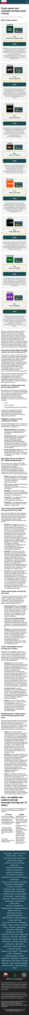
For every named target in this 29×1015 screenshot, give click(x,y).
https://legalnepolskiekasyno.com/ (14, 1011)
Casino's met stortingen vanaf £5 (14, 872)
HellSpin (10, 925)
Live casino (20, 855)
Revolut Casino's (20, 889)
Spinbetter (4, 925)
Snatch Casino (6, 941)
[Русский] (6, 21)
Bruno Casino (22, 941)
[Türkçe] (10, 21)
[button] (27, 2)
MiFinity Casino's (19, 901)
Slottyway (17, 925)
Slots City (15, 939)
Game (14, 44)
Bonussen (25, 877)
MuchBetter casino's (9, 891)
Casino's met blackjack (21, 963)
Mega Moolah (5, 958)
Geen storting (8, 884)
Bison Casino (20, 932)
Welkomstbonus (14, 879)
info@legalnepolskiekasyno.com (15, 1009)
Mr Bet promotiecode (8, 917)
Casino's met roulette (8, 965)
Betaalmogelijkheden (19, 884)
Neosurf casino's (9, 901)
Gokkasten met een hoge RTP (9, 951)
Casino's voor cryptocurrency (18, 898)
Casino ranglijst (8, 853)
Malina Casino (22, 937)
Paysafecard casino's (9, 889)
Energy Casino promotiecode (14, 915)
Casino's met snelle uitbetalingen (14, 867)
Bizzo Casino (6, 937)
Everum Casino (23, 939)
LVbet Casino (14, 937)
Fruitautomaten (17, 953)
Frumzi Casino (14, 934)
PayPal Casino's (20, 891)
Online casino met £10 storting (14, 875)
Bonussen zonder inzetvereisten (10, 882)
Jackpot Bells (23, 958)
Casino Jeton (6, 898)
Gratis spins (24, 882)
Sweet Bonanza (14, 958)
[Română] (14, 18)
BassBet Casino (7, 946)
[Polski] (2, 18)
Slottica (5, 927)
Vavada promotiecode (7, 908)
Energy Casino (10, 929)
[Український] (22, 18)
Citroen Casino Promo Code (9, 922)
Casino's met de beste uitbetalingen (14, 863)
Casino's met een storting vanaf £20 (11, 877)
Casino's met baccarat (21, 965)
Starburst (21, 956)
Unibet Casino (19, 944)
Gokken (12, 963)
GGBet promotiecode (21, 917)
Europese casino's (11, 855)
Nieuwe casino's (14, 865)
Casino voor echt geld (9, 858)
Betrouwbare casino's (20, 894)
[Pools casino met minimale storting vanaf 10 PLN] (4, 2)
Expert (14, 968)
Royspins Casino (23, 934)
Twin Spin (25, 960)
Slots (24, 946)
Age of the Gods (16, 960)
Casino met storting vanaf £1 (14, 870)
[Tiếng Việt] (6, 18)
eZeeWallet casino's (8, 894)
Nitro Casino (12, 927)
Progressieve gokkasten (11, 956)
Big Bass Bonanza (6, 960)
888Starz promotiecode (14, 910)
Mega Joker (5, 963)
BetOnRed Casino (6, 939)
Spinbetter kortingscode (21, 908)
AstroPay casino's (8, 896)
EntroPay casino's (14, 903)
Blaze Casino (14, 941)
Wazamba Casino (21, 927)
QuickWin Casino (17, 946)
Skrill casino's (18, 886)
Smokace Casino (10, 944)
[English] (2, 21)
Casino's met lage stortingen (14, 860)
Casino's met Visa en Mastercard (14, 906)
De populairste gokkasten (14, 949)
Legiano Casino (5, 934)
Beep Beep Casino (10, 932)
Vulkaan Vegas (19, 929)
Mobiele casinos (21, 858)
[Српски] (10, 18)
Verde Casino (24, 925)
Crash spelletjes (23, 951)
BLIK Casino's (10, 886)
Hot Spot (9, 953)
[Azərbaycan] (14, 21)
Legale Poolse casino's (19, 853)
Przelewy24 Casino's (19, 896)
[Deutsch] (18, 18)
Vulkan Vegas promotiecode (14, 913)
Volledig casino (22, 922)
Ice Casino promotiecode (14, 920)
